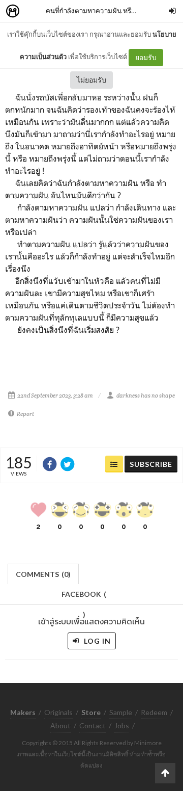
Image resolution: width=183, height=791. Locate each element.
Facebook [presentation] (84, 597)
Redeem (154, 712)
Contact (92, 725)
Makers (35, 11)
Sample (120, 712)
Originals (58, 712)
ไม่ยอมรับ (91, 79)
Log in (96, 641)
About (60, 725)
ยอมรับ (146, 57)
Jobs (121, 725)
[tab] (43, 573)
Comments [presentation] (43, 574)
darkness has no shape (145, 395)
